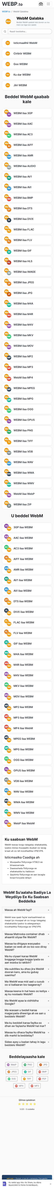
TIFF (27, 1078)
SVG (12, 1078)
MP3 (35, 1085)
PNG (28, 1064)
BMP (43, 1071)
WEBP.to (6, 11)
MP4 (19, 1085)
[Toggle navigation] (48, 4)
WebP (11, 1064)
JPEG (12, 1071)
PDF (42, 1078)
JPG (43, 1064)
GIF (28, 1071)
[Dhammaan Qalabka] (40, 3)
